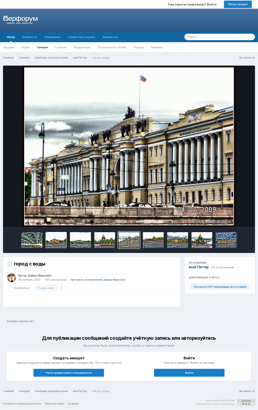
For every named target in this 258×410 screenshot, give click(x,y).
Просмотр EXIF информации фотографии (220, 286)
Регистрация (238, 4)
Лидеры (139, 47)
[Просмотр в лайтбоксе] (129, 146)
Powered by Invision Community (215, 404)
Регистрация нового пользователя (69, 372)
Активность (29, 37)
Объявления (52, 37)
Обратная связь (54, 403)
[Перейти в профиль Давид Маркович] (11, 277)
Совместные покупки (81, 37)
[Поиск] (251, 37)
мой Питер (199, 267)
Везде (237, 36)
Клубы (26, 47)
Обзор (11, 37)
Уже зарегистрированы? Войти (193, 4)
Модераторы (82, 47)
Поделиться (20, 287)
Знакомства (110, 37)
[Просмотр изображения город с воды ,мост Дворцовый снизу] (31, 240)
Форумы (9, 47)
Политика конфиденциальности (22, 403)
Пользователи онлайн (112, 47)
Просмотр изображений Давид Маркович (98, 279)
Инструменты (237, 219)
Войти (189, 372)
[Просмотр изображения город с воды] (56, 240)
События (61, 47)
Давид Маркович (40, 275)
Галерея (42, 47)
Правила (157, 47)
